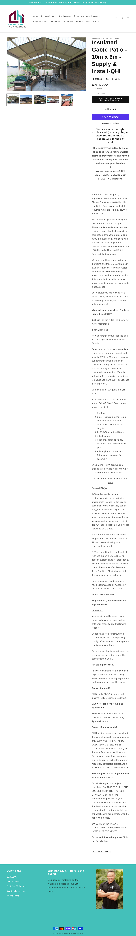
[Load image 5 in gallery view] (67, 100)
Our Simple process (16, 891)
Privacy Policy (13, 896)
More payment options (110, 123)
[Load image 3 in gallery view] (40, 100)
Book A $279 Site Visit (17, 886)
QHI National (63, 933)
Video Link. (97, 610)
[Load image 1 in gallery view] (13, 100)
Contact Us (12, 877)
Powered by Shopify (76, 933)
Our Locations (13, 881)
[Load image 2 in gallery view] (26, 100)
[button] (48, 16)
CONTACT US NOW (101, 851)
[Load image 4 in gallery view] (53, 100)
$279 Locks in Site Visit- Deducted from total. (110, 99)
